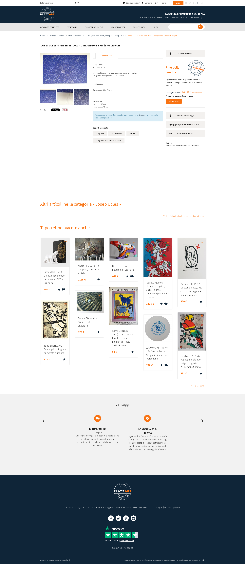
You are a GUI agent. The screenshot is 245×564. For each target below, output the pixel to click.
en (190, 3)
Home (43, 35)
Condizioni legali (155, 507)
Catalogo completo (57, 35)
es (202, 3)
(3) (132, 548)
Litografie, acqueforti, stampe (99, 35)
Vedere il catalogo (185, 115)
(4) (124, 548)
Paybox (195, 560)
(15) (113, 548)
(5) (121, 548)
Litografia (100, 133)
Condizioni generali (172, 507)
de (194, 3)
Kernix (200, 560)
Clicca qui (143, 115)
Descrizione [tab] (107, 55)
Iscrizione (165, 3)
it (198, 3)
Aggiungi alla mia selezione (185, 124)
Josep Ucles (119, 35)
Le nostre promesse (123, 507)
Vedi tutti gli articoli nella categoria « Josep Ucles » (183, 216)
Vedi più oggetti (197, 385)
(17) (117, 548)
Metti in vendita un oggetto (102, 507)
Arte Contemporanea (76, 35)
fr (186, 3)
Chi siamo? (69, 507)
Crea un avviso (185, 53)
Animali (133, 133)
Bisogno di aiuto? (82, 507)
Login (178, 3)
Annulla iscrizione (140, 507)
